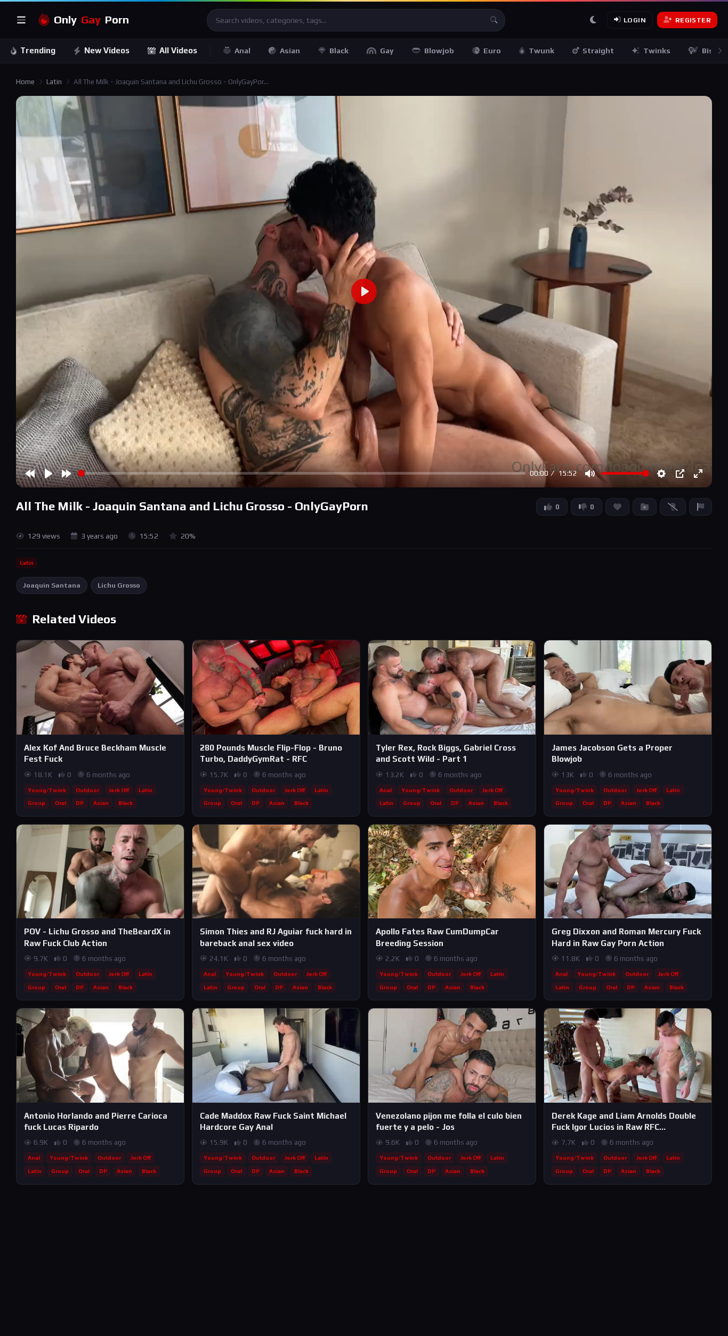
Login (635, 20)
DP (80, 803)
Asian (290, 50)
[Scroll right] (719, 51)
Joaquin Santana (51, 585)
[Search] (494, 20)
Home (25, 82)
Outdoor (87, 790)
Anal (242, 50)
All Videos (178, 50)
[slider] (301, 473)
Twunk (541, 50)
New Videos (107, 50)
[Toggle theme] (593, 20)
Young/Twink (47, 790)
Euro (492, 50)
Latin (54, 82)
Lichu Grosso (119, 585)
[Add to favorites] (175, 653)
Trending (37, 50)
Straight (598, 50)
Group (36, 803)
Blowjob (439, 50)
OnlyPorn (91, 19)
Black (339, 50)
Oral (60, 803)
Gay (387, 50)
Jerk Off (119, 790)
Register (693, 20)
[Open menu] (21, 20)
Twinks (656, 50)
